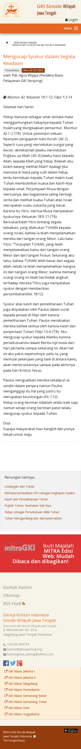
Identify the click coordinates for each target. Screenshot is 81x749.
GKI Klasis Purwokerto (24, 690)
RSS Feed (12, 603)
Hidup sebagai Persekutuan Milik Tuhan (32, 512)
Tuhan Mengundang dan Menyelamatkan (33, 518)
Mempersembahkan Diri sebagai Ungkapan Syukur (40, 493)
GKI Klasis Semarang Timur (27, 702)
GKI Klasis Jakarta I (21, 671)
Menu (68, 28)
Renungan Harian (25, 42)
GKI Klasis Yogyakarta (23, 714)
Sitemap (11, 595)
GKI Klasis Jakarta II (22, 677)
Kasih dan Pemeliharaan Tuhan (26, 499)
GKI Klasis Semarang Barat (27, 696)
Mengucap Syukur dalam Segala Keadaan (38, 45)
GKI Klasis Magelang (22, 683)
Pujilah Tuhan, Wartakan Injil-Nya (28, 505)
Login (73, 19)
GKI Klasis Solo (18, 708)
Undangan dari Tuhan (20, 486)
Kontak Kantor (17, 587)
